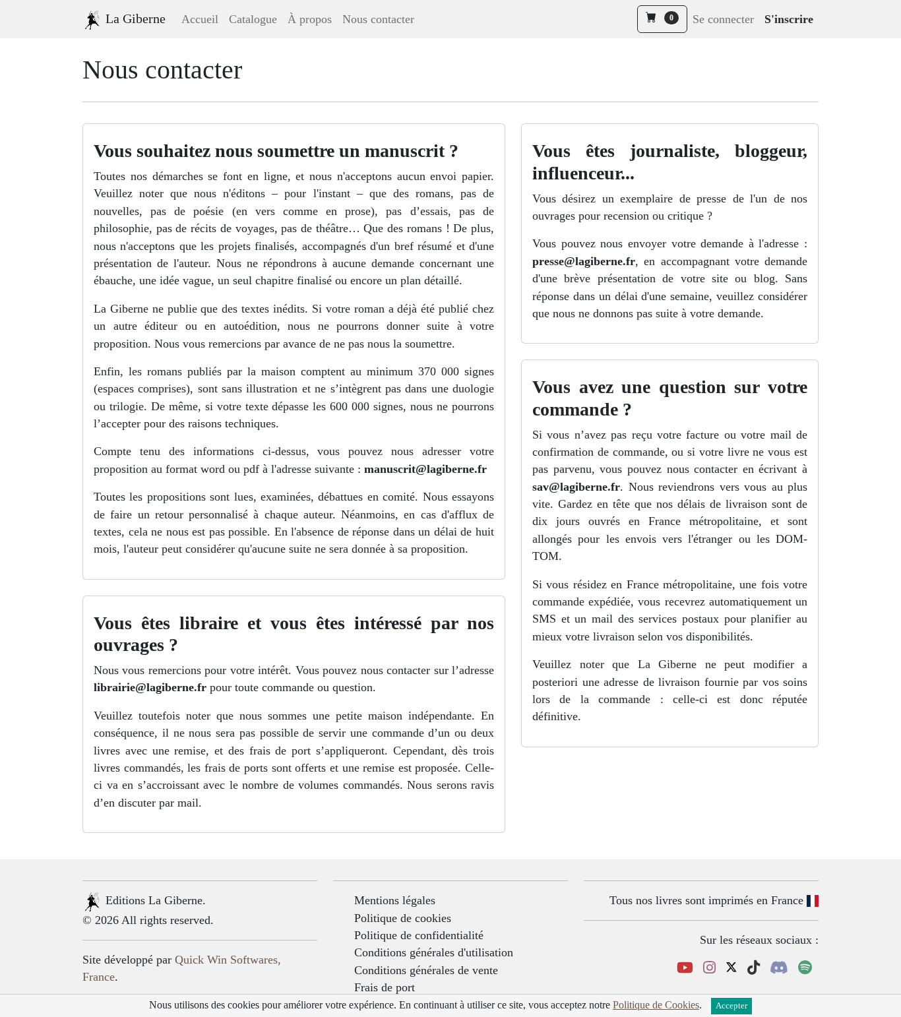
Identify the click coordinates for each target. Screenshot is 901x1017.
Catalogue (253, 19)
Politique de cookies (402, 918)
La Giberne (134, 18)
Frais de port (384, 987)
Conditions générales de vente (426, 970)
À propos (310, 19)
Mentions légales (394, 900)
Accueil (199, 19)
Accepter (731, 1005)
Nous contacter (378, 19)
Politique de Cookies (656, 1004)
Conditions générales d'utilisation (433, 952)
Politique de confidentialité (418, 935)
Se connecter (723, 19)
